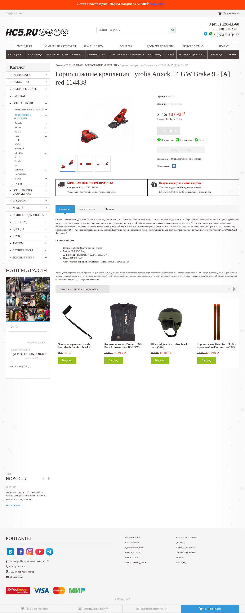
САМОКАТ (77, 54)
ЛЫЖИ (16, 178)
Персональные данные (135, 562)
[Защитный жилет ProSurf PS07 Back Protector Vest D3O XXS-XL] (123, 322)
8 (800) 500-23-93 (226, 29)
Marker (18, 144)
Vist (16, 165)
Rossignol (19, 148)
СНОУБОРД (154, 54)
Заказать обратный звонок (21, 571)
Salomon (19, 152)
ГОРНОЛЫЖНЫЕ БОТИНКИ (28, 109)
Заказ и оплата (93, 46)
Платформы (20, 174)
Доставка (126, 46)
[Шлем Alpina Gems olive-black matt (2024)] (170, 322)
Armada (18, 123)
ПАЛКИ (17, 184)
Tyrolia (18, 161)
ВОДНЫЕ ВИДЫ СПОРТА (192, 54)
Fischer (18, 131)
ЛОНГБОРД (216, 54)
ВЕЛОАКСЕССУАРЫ (57, 54)
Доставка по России (160, 46)
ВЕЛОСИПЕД (35, 54)
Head (17, 136)
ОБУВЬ (17, 236)
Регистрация (18, 13)
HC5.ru (120, 599)
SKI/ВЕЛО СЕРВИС (193, 46)
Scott (17, 157)
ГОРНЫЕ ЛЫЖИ (96, 54)
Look (17, 140)
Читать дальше (13, 505)
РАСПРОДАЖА (24, 46)
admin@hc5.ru (16, 577)
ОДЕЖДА (18, 229)
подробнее (157, 4)
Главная (59, 65)
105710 (171, 96)
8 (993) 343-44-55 (226, 35)
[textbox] (133, 30)
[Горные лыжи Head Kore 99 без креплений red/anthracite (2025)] (216, 322)
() (37, 608)
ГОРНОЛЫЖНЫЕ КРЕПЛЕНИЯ (22, 117)
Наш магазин (131, 557)
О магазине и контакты (60, 46)
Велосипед (181, 562)
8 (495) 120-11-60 (224, 24)
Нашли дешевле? (133, 552)
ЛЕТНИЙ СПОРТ (23, 250)
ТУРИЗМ (18, 243)
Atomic (18, 127)
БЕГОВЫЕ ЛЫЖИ (23, 257)
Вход (8, 13)
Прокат (223, 46)
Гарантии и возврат (185, 547)
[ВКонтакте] (174, 166)
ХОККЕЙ (169, 54)
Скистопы (19, 169)
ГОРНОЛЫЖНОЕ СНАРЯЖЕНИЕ (126, 54)
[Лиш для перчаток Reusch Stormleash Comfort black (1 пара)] (77, 322)
